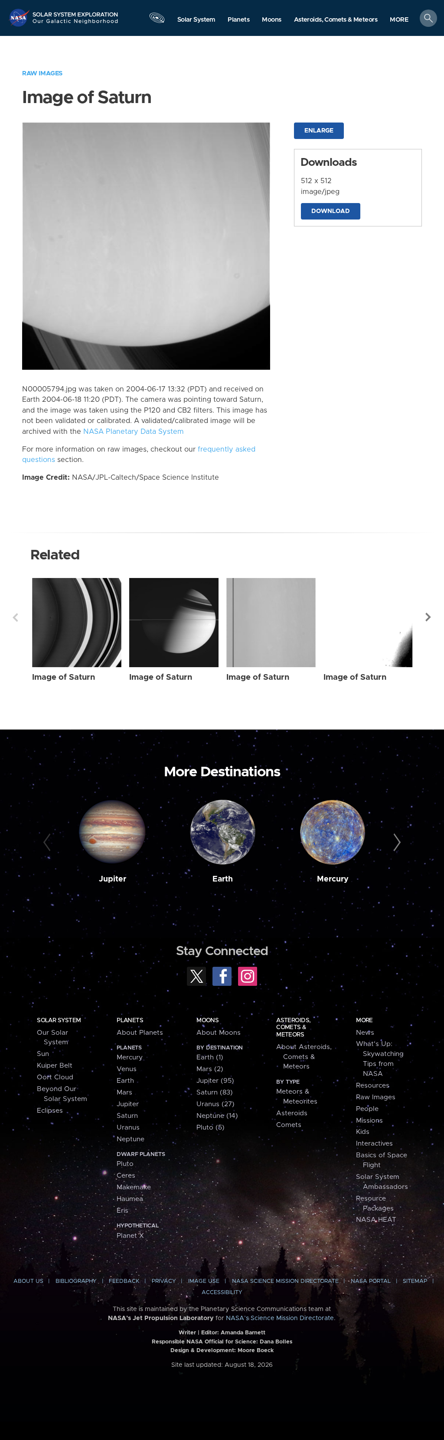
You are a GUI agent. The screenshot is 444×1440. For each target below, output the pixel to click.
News (365, 1033)
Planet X (130, 1236)
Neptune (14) (217, 1116)
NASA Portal (371, 1281)
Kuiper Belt (54, 1065)
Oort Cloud (55, 1077)
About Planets (140, 1033)
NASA (20, 17)
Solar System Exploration (75, 12)
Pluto (125, 1164)
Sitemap (415, 1281)
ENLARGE (318, 131)
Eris (122, 1211)
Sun (43, 1054)
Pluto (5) (210, 1127)
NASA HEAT (376, 1220)
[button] (399, 20)
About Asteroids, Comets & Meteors (304, 1057)
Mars (124, 1092)
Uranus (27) (215, 1104)
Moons (207, 1020)
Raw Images (42, 73)
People (367, 1109)
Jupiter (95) (215, 1081)
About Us (28, 1281)
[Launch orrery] (157, 20)
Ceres (126, 1175)
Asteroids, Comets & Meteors (293, 1027)
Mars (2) (209, 1069)
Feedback (124, 1281)
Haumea (130, 1199)
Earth (222, 879)
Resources (372, 1085)
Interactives (374, 1143)
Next (428, 617)
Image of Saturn (63, 677)
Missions (369, 1120)
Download (330, 211)
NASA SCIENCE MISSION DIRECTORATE (285, 1281)
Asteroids (291, 1113)
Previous (15, 617)
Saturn (127, 1116)
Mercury (333, 879)
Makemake (134, 1187)
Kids (362, 1132)
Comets (288, 1125)
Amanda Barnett (243, 1333)
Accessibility (222, 1292)
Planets (130, 1020)
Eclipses (50, 1110)
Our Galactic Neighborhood (75, 24)
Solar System (59, 1020)
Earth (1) (209, 1057)
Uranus (128, 1127)
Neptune (130, 1139)
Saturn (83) (214, 1092)
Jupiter (112, 879)
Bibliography (76, 1281)
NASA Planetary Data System (133, 431)
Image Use (203, 1281)
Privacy (164, 1281)
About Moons (218, 1033)
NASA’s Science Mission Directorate (280, 1318)
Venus (127, 1069)
